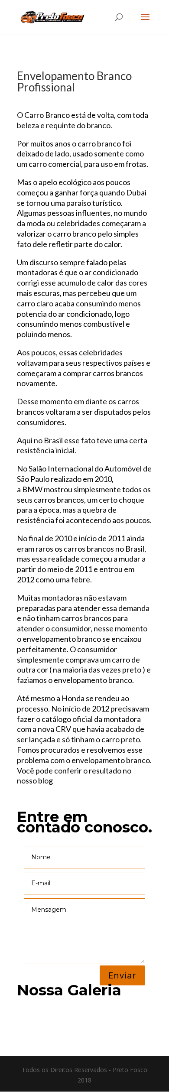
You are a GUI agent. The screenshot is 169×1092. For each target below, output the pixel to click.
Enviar (122, 975)
